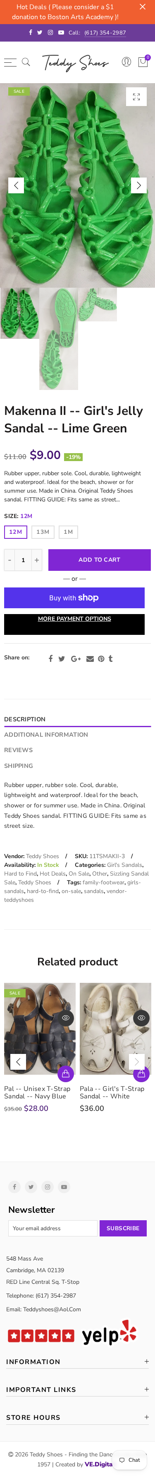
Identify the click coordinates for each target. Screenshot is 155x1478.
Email (90, 659)
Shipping (18, 766)
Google (76, 659)
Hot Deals (53, 874)
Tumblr (110, 659)
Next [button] (139, 185)
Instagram (47, 1187)
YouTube (64, 1187)
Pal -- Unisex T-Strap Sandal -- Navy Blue (37, 1092)
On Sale (79, 874)
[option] (77, 185)
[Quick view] (65, 1018)
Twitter (61, 659)
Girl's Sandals (124, 865)
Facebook (50, 659)
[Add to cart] (65, 1074)
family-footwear (103, 882)
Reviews (18, 750)
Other (99, 874)
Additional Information (46, 734)
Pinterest (101, 659)
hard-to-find (43, 891)
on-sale (71, 891)
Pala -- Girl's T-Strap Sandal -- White (112, 1092)
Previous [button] (16, 185)
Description (24, 719)
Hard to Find (20, 874)
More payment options (74, 619)
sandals (94, 891)
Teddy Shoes (42, 856)
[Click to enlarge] (136, 96)
